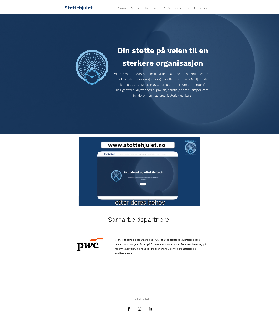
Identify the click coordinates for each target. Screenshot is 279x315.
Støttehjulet (79, 7)
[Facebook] (128, 308)
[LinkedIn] (150, 308)
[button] (196, 202)
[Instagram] (139, 308)
